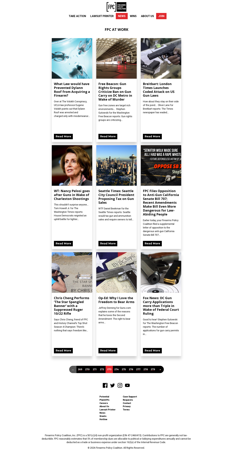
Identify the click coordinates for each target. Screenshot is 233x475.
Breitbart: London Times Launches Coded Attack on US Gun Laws (158, 90)
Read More (63, 136)
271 (95, 369)
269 (80, 369)
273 (109, 369)
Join (161, 16)
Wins (133, 16)
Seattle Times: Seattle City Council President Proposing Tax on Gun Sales (116, 197)
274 (116, 369)
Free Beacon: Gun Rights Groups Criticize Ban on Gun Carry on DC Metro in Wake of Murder (115, 92)
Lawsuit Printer (102, 16)
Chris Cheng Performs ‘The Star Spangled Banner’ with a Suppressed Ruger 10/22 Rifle (71, 306)
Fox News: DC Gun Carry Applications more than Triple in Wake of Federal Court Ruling (161, 306)
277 (138, 369)
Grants (103, 416)
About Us (147, 16)
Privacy (127, 406)
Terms (126, 409)
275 (124, 369)
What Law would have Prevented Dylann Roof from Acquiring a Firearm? (72, 90)
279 (153, 369)
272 (102, 369)
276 (131, 369)
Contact (127, 403)
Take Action (77, 16)
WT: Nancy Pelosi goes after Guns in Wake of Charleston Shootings (72, 195)
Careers (104, 403)
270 (87, 369)
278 (145, 369)
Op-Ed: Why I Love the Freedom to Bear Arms (116, 300)
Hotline (103, 419)
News (122, 16)
